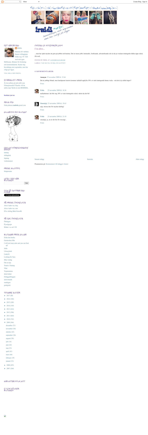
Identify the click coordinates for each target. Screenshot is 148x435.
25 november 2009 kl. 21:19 (57, 116)
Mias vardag (8, 260)
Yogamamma (8, 271)
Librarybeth (8, 251)
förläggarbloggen (9, 277)
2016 (8, 299)
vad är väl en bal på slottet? (53, 63)
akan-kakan (7, 274)
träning (6, 152)
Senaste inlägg (39, 159)
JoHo (5, 248)
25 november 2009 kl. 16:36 (57, 90)
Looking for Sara (9, 257)
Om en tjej (7, 262)
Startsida (90, 159)
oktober (8, 332)
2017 (8, 295)
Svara (42, 83)
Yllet (5, 268)
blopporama (8, 171)
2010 (8, 319)
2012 (8, 312)
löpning (6, 158)
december (9, 325)
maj (7, 348)
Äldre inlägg (140, 159)
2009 (8, 322)
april (7, 351)
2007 (8, 368)
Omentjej (43, 103)
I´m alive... (40, 48)
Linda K (6, 254)
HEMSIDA (24, 88)
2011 (8, 316)
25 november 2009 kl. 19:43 (57, 103)
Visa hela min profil (12, 73)
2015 (8, 302)
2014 (8, 305)
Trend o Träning (9, 265)
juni (7, 345)
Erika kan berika (9, 237)
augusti (8, 338)
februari (9, 358)
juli (7, 341)
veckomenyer (8, 161)
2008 (8, 365)
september (9, 335)
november (9, 328)
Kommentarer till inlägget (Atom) (57, 164)
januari (8, 361)
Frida (42, 90)
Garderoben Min (9, 240)
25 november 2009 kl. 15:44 (56, 77)
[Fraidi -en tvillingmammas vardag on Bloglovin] (13, 141)
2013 (8, 309)
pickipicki (7, 285)
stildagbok (7, 155)
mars (8, 354)
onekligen (7, 282)
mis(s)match (8, 279)
